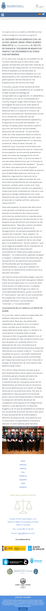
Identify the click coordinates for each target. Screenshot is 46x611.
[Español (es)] (40, 14)
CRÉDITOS (32, 495)
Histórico (23, 476)
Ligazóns (23, 480)
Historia (23, 468)
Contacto (23, 487)
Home (23, 461)
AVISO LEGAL (15, 495)
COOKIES (23, 495)
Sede (23, 483)
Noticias (23, 465)
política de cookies (25, 605)
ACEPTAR (23, 609)
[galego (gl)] (44, 14)
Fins (23, 472)
